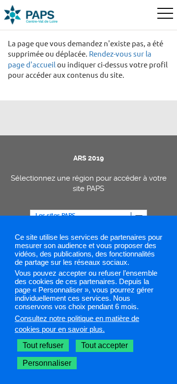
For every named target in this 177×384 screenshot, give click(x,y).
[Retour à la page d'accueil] (31, 15)
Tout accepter (104, 345)
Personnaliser (47, 363)
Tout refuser (43, 345)
